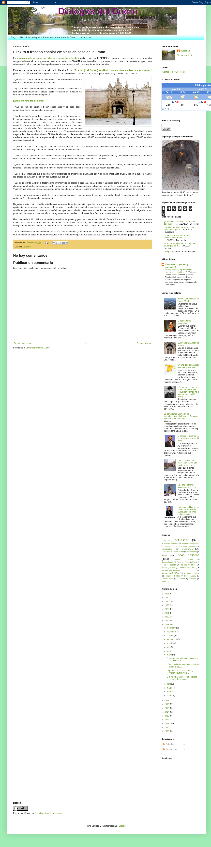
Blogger (122, 826)
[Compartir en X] (60, 242)
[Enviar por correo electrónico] (54, 242)
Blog (13, 37)
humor (164, 555)
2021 (167, 613)
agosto (170, 643)
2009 (167, 731)
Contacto (86, 37)
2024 (167, 601)
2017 (167, 700)
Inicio (84, 343)
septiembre (172, 639)
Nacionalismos (167, 562)
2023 (167, 605)
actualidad (182, 540)
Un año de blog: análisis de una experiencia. (188, 366)
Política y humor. (168, 568)
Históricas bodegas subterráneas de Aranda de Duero (48, 37)
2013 (167, 716)
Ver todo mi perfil (184, 55)
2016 (167, 704)
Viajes (164, 581)
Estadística (166, 552)
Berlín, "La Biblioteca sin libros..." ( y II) (188, 300)
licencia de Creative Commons (48, 813)
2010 (167, 727)
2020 (167, 617)
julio (169, 647)
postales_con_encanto (171, 570)
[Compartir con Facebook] (63, 242)
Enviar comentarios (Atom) (38, 348)
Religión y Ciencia (191, 573)
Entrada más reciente (23, 343)
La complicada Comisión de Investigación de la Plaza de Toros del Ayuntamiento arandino (181, 416)
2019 (167, 620)
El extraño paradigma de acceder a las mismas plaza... (182, 659)
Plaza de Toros (183, 562)
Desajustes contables (189, 546)
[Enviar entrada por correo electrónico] (47, 243)
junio (169, 651)
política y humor (188, 565)
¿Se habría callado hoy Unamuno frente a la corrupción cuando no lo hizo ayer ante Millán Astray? (188, 392)
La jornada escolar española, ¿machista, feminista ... (179, 671)
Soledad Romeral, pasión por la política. (187, 486)
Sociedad (181, 579)
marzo (170, 688)
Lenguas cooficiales (183, 559)
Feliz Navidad (178, 552)
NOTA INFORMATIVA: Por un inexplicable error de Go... (177, 236)
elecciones (187, 549)
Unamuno (192, 579)
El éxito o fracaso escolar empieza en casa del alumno (181, 678)
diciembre (171, 628)
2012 (167, 720)
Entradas (169, 744)
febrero (170, 692)
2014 (167, 712)
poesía (173, 565)
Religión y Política (172, 576)
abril (169, 684)
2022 (167, 609)
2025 (167, 597)
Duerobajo (185, 51)
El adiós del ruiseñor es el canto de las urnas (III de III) (188, 438)
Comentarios (171, 749)
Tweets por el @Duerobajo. (174, 72)
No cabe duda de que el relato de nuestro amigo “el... (179, 228)
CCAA (175, 546)
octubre (170, 635)
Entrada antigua (143, 343)
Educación (27, 247)
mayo (169, 655)
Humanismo (192, 552)
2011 (167, 723)
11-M (164, 540)
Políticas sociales (187, 567)
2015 (167, 708)
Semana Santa (168, 579)
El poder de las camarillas (184, 322)
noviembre (172, 632)
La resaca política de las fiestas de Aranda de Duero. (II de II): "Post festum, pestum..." (188, 510)
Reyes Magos (190, 576)
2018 (167, 624)
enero (170, 695)
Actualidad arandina (170, 543)
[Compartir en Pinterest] (66, 242)
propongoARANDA (170, 573)
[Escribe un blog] (57, 242)
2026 (167, 594)
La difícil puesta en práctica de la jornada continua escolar (187, 462)
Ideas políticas (188, 555)
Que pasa (168, 251)
